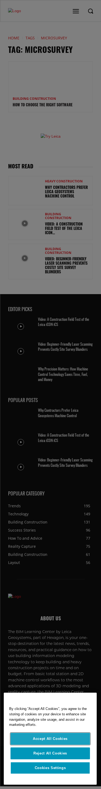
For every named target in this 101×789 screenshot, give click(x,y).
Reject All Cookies (50, 753)
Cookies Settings (50, 768)
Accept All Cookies (50, 739)
